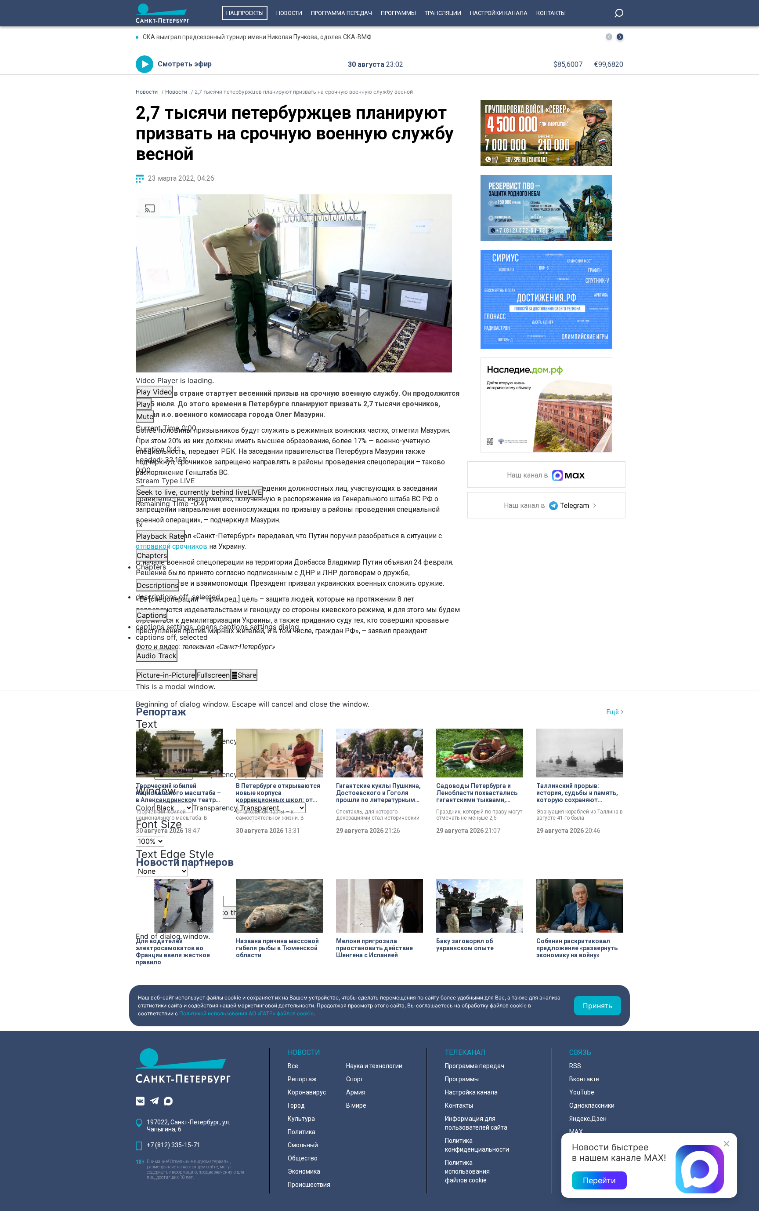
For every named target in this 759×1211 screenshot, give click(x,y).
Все (293, 1065)
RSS (575, 1065)
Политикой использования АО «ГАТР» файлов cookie (246, 1013)
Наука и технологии (374, 1065)
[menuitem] (294, 626)
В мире (356, 1105)
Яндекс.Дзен (588, 1118)
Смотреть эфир (185, 64)
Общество (303, 1158)
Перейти (599, 1180)
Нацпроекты (245, 13)
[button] (620, 36)
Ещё (613, 711)
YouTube (581, 1092)
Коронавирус (307, 1092)
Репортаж (161, 712)
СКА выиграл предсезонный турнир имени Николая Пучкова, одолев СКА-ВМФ (257, 36)
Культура (301, 1118)
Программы (398, 13)
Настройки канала (499, 13)
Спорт (354, 1079)
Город (296, 1105)
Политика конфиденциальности (477, 1145)
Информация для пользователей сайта (476, 1123)
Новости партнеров (185, 862)
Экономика (304, 1171)
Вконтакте (584, 1079)
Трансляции (443, 13)
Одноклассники (591, 1105)
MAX (576, 1131)
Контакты (551, 13)
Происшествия (309, 1184)
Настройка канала (471, 1092)
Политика (301, 1131)
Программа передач (341, 13)
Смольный (303, 1145)
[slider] (294, 464)
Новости (289, 13)
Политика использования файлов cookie (467, 1171)
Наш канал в (528, 475)
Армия (355, 1092)
